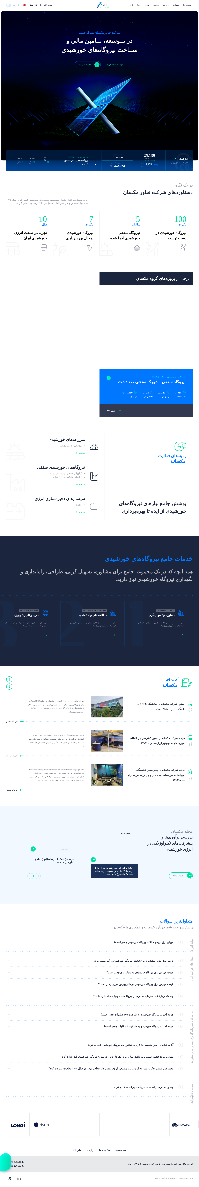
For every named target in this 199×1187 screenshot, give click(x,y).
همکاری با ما (135, 5)
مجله (147, 5)
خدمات (176, 5)
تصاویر (156, 5)
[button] (95, 156)
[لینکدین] (19, 1178)
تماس (49, 5)
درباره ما (187, 5)
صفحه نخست (120, 1150)
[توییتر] (9, 1178)
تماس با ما (77, 1150)
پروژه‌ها (166, 5)
